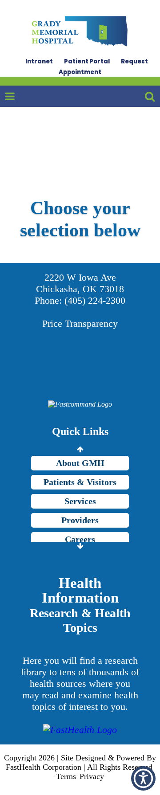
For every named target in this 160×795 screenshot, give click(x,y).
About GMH (80, 463)
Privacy (92, 776)
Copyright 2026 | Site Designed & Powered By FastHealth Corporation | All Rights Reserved (80, 762)
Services (80, 501)
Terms (66, 776)
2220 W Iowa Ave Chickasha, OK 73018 (80, 283)
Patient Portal (87, 61)
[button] (143, 778)
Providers (80, 520)
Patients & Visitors (80, 482)
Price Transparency (80, 323)
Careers (80, 539)
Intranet (39, 61)
